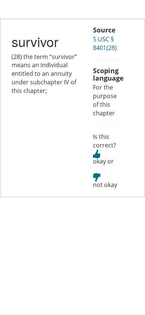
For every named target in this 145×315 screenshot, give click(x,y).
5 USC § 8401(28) (105, 43)
